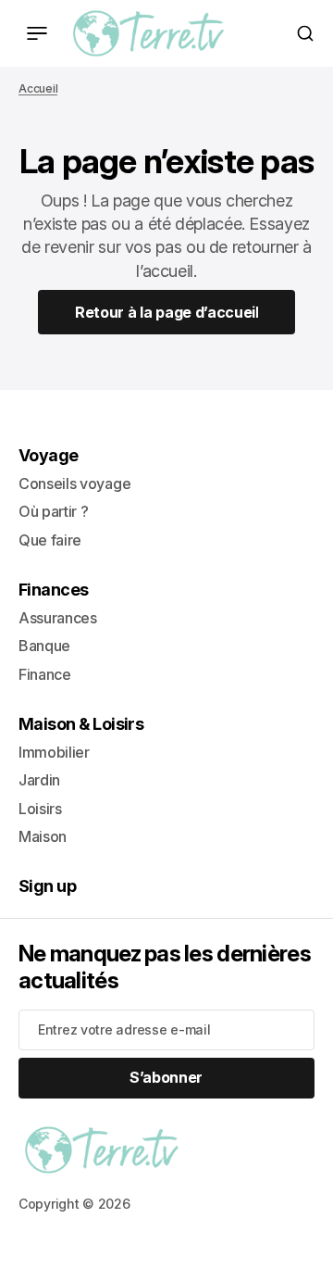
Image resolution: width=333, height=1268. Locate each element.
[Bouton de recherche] (305, 33)
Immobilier (54, 752)
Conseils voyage (74, 483)
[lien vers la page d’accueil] (148, 33)
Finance (44, 674)
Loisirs (40, 808)
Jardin (39, 780)
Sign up (47, 886)
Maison (42, 836)
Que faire (49, 540)
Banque (44, 645)
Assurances (57, 618)
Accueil (37, 88)
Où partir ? (53, 511)
